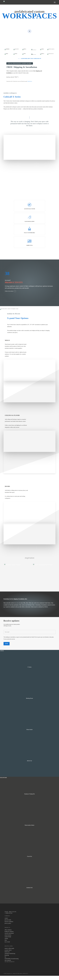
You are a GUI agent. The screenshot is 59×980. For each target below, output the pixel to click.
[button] (54, 2)
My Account (7, 941)
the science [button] (10, 291)
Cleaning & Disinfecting (10, 953)
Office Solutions (8, 929)
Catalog (6, 938)
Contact (6, 918)
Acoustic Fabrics (8, 950)
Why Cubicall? (8, 960)
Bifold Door (7, 951)
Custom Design (8, 936)
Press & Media (8, 919)
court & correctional (9, 933)
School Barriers (8, 935)
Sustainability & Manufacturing (11, 958)
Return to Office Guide (9, 948)
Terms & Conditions (9, 921)
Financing (7, 955)
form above (16, 602)
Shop (6, 940)
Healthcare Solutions (9, 931)
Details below (30, 81)
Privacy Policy (8, 923)
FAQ (5, 957)
